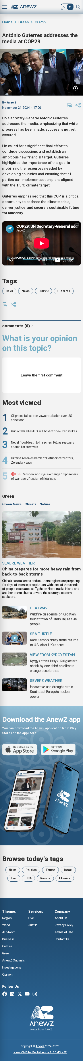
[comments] (69, 105)
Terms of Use (64, 932)
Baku (9, 291)
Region (7, 918)
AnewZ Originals (13, 960)
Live (31, 918)
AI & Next (8, 932)
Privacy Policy (64, 925)
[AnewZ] (41, 1019)
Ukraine (64, 878)
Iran (13, 878)
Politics (31, 870)
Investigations (11, 967)
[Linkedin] (12, 994)
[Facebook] (4, 994)
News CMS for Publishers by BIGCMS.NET (40, 1052)
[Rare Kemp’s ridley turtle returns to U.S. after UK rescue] (14, 638)
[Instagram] (34, 994)
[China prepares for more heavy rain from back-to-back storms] (41, 534)
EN (70, 7)
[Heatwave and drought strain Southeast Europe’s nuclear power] (14, 684)
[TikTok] (42, 994)
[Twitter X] (19, 994)
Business (8, 939)
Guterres (63, 291)
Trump (50, 870)
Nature (45, 504)
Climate (31, 504)
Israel (68, 870)
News (25, 291)
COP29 (40, 22)
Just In (32, 925)
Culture (7, 946)
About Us (61, 918)
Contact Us (62, 939)
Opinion (7, 974)
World (6, 925)
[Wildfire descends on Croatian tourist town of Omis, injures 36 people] (14, 612)
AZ (64, 7)
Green (23, 22)
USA (28, 878)
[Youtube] (27, 994)
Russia (45, 878)
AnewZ (40, 1046)
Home (7, 22)
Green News (11, 504)
